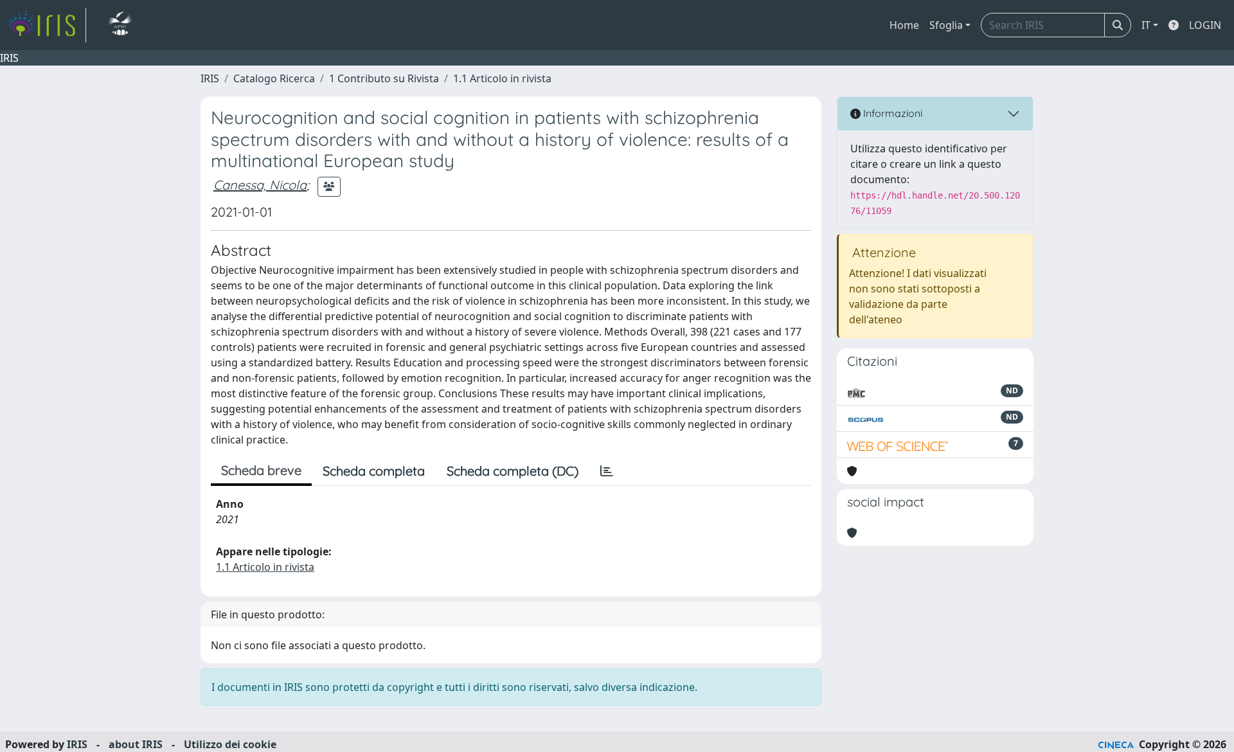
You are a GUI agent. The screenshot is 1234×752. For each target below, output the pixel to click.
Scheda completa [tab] (374, 471)
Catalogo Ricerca (274, 78)
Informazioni (891, 113)
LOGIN (1205, 25)
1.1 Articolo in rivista (502, 78)
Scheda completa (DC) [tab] (512, 471)
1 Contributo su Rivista (384, 78)
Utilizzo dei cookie (230, 744)
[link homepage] (47, 25)
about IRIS (136, 744)
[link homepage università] (119, 25)
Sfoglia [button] (946, 25)
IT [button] (1145, 25)
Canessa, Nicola (260, 185)
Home (904, 25)
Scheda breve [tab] (261, 470)
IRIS (210, 78)
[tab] (606, 471)
